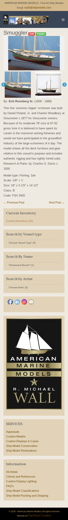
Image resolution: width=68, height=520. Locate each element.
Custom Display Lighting (21, 481)
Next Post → (57, 202)
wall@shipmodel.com (37, 7)
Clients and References (20, 476)
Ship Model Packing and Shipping (27, 495)
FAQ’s (10, 486)
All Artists (12, 471)
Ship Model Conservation (21, 445)
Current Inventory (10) (19, 221)
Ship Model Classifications (22, 490)
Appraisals (12, 431)
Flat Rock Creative (39, 515)
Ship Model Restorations (21, 450)
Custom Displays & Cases (22, 441)
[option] (34, 53)
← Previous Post (13, 202)
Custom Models (15, 436)
